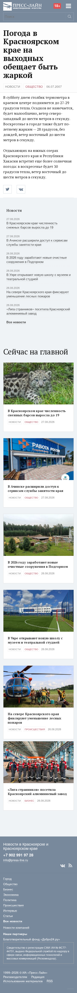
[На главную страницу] (22, 6)
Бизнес (29, 800)
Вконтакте (62, 865)
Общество (34, 86)
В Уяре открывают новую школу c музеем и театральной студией (38, 276)
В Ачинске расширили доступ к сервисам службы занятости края (36, 242)
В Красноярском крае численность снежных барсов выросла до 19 (32, 225)
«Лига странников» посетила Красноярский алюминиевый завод (38, 311)
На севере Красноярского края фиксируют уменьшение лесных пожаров (37, 294)
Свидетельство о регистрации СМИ (28, 947)
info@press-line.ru (15, 860)
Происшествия (35, 729)
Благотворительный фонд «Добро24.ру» (31, 939)
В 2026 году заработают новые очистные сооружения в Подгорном (36, 259)
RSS (70, 865)
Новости (12, 86)
